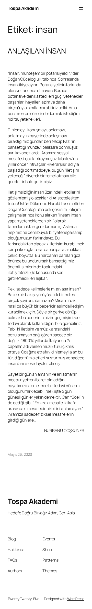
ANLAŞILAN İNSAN (37, 51)
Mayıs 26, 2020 (20, 454)
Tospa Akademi (24, 8)
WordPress (75, 598)
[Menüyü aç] (81, 8)
